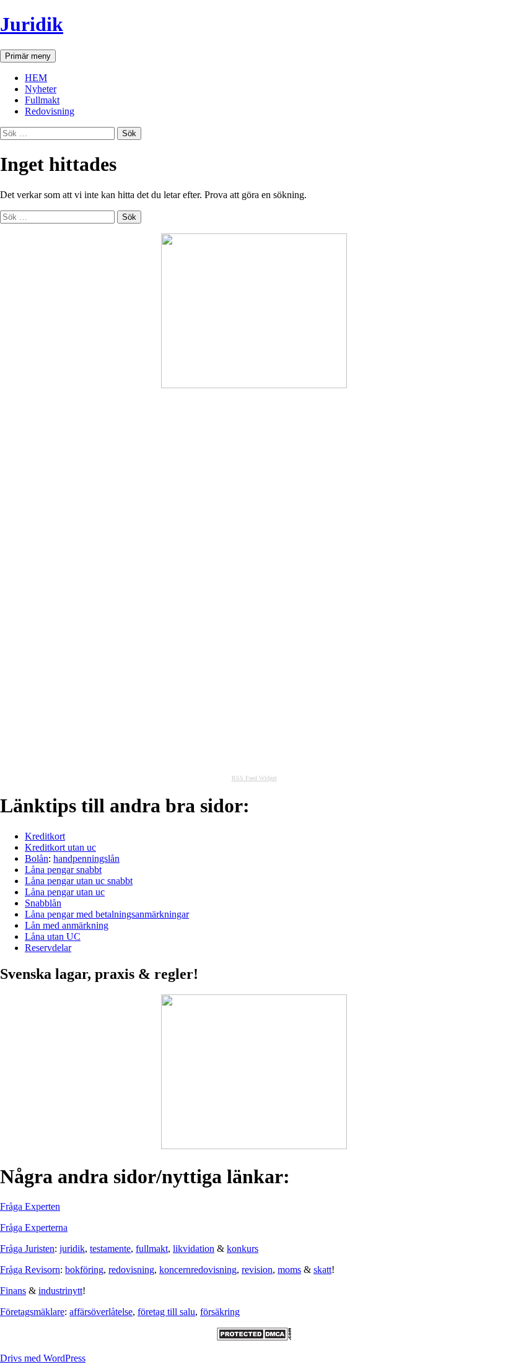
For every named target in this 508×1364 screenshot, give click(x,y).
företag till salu (166, 1311)
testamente (110, 1248)
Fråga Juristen (27, 1248)
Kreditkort (45, 836)
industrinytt (60, 1290)
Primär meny (28, 56)
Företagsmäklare (32, 1311)
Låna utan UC (53, 936)
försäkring (220, 1311)
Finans (13, 1290)
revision (257, 1269)
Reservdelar (48, 947)
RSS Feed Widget (254, 778)
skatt (322, 1269)
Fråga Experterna (34, 1227)
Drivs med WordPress (42, 1358)
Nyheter (40, 89)
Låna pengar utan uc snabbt (79, 880)
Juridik (31, 24)
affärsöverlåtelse (101, 1311)
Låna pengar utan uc (65, 892)
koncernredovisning (198, 1269)
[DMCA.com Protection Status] (254, 1337)
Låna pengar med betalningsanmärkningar (107, 914)
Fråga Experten (30, 1206)
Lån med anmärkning (66, 925)
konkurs (242, 1248)
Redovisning (49, 111)
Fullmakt (42, 100)
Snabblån (43, 903)
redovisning (131, 1269)
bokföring (84, 1269)
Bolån (36, 858)
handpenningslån (86, 858)
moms (289, 1269)
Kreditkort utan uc (60, 847)
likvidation (193, 1248)
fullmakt (152, 1248)
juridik (72, 1248)
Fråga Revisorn (30, 1269)
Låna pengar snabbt (63, 869)
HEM (36, 77)
